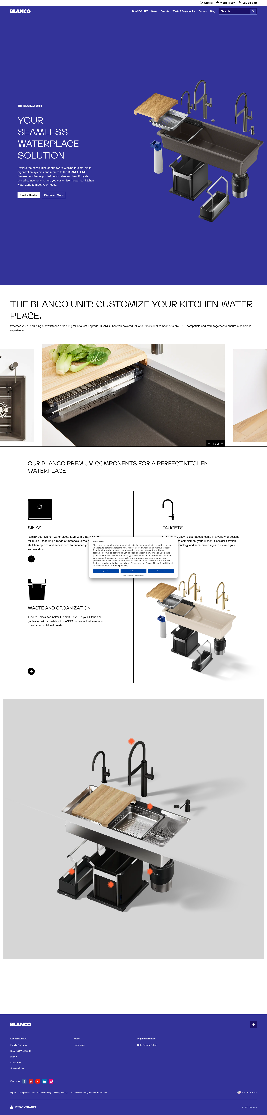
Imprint (13, 1092)
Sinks (154, 11)
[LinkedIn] (44, 1081)
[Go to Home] (20, 11)
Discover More (53, 195)
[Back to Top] (253, 1024)
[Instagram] (51, 1081)
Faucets (165, 11)
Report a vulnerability (41, 1092)
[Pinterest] (31, 1081)
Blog (212, 11)
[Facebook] (24, 1081)
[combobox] (238, 11)
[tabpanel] (133, 395)
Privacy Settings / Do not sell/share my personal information (80, 1092)
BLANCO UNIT (140, 11)
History (13, 1056)
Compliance (24, 1092)
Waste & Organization (184, 11)
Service (203, 11)
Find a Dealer (28, 195)
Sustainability (17, 1068)
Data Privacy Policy (147, 1045)
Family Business (18, 1045)
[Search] (253, 11)
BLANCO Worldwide (20, 1050)
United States (249, 1092)
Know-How (15, 1062)
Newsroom (79, 1045)
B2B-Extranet (25, 1107)
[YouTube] (37, 1081)
